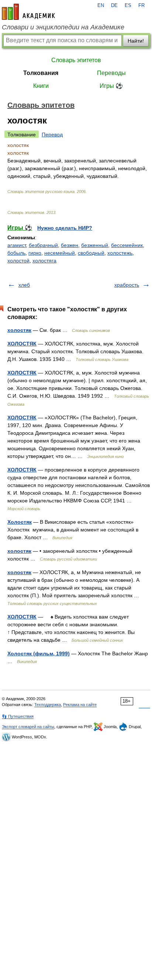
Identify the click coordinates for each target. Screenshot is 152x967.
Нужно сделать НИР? (64, 228)
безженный (94, 245)
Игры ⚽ (111, 86)
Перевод (52, 134)
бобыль (16, 253)
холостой (18, 261)
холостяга (44, 261)
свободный (91, 253)
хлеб (24, 285)
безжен (69, 245)
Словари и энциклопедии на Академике (63, 27)
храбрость (126, 285)
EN (100, 5)
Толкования (40, 73)
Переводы (111, 73)
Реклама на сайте (80, 704)
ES (128, 5)
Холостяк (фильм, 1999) (38, 653)
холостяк (19, 330)
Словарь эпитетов (76, 60)
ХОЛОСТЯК (22, 344)
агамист (16, 245)
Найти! (136, 41)
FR (141, 5)
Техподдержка (47, 704)
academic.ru (28, 12)
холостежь (119, 253)
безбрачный (43, 245)
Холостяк (19, 522)
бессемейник (127, 245)
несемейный (59, 253)
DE (114, 5)
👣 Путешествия (18, 716)
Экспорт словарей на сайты (28, 726)
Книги (41, 86)
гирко (34, 253)
